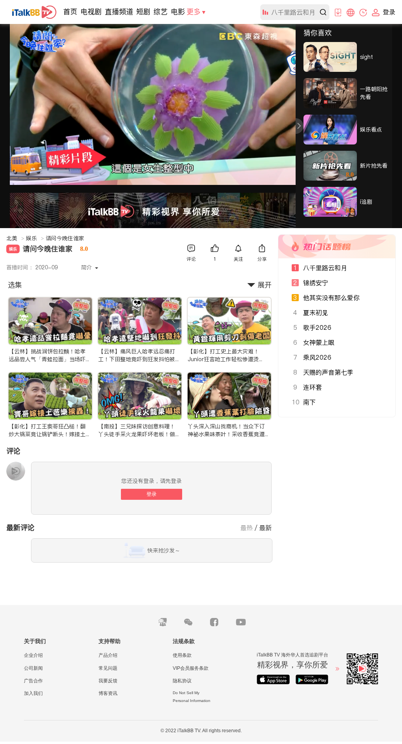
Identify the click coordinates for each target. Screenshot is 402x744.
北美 (15, 238)
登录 (151, 494)
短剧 (143, 11)
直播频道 (119, 11)
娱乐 (35, 238)
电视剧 (91, 11)
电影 (178, 11)
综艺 (160, 11)
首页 (70, 11)
